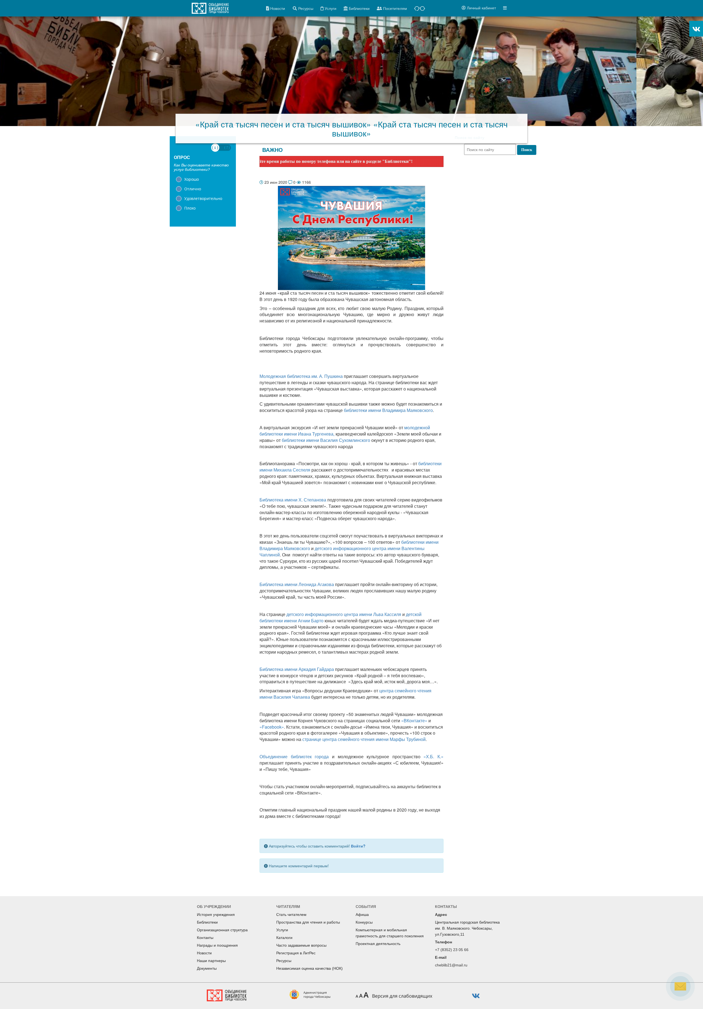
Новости (204, 953)
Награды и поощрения (217, 945)
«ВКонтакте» (414, 720)
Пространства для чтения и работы (308, 922)
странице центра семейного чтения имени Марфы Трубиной (364, 739)
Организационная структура (222, 930)
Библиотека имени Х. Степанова (293, 500)
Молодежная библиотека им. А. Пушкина (301, 376)
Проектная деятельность (378, 943)
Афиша (362, 914)
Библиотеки (207, 922)
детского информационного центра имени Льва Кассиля (343, 614)
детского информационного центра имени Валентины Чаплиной (342, 551)
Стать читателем (291, 914)
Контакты (205, 937)
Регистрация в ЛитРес (296, 953)
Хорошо (191, 179)
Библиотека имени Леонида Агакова (297, 584)
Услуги (282, 930)
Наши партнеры (211, 960)
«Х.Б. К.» (433, 756)
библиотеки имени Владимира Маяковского (388, 410)
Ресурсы (283, 960)
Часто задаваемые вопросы (301, 945)
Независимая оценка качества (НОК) (309, 968)
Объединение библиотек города (294, 756)
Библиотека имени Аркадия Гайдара (297, 669)
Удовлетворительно (203, 198)
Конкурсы (364, 922)
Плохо (190, 208)
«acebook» (272, 727)
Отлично (192, 188)
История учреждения (216, 914)
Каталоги (284, 937)
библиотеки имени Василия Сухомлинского (326, 440)
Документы (207, 968)
